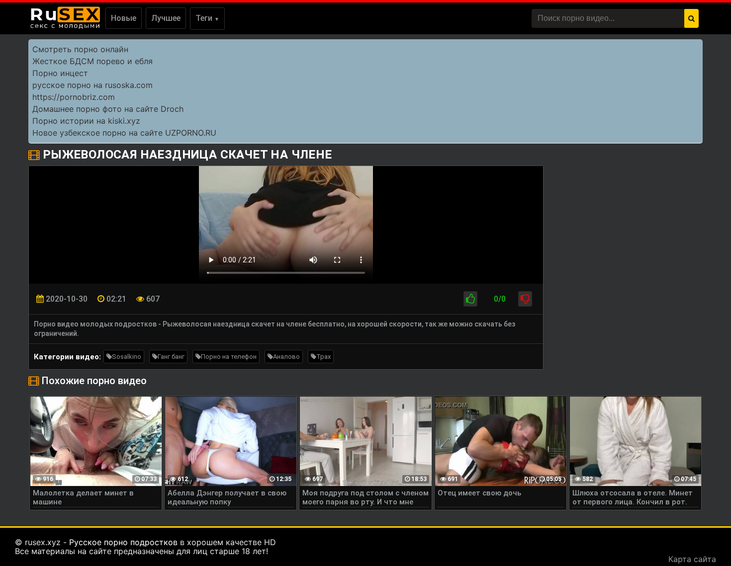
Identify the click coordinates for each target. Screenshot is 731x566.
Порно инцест (60, 73)
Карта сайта (692, 559)
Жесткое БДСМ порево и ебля (92, 61)
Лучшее (166, 18)
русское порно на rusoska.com (92, 85)
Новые (123, 18)
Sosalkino (126, 356)
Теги (207, 18)
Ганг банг (171, 356)
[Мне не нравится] (525, 299)
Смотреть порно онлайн (80, 49)
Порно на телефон (229, 356)
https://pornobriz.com (73, 97)
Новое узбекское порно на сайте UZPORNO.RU (124, 133)
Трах (323, 356)
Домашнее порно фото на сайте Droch (107, 109)
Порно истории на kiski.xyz (86, 121)
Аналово (286, 356)
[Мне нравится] (470, 299)
